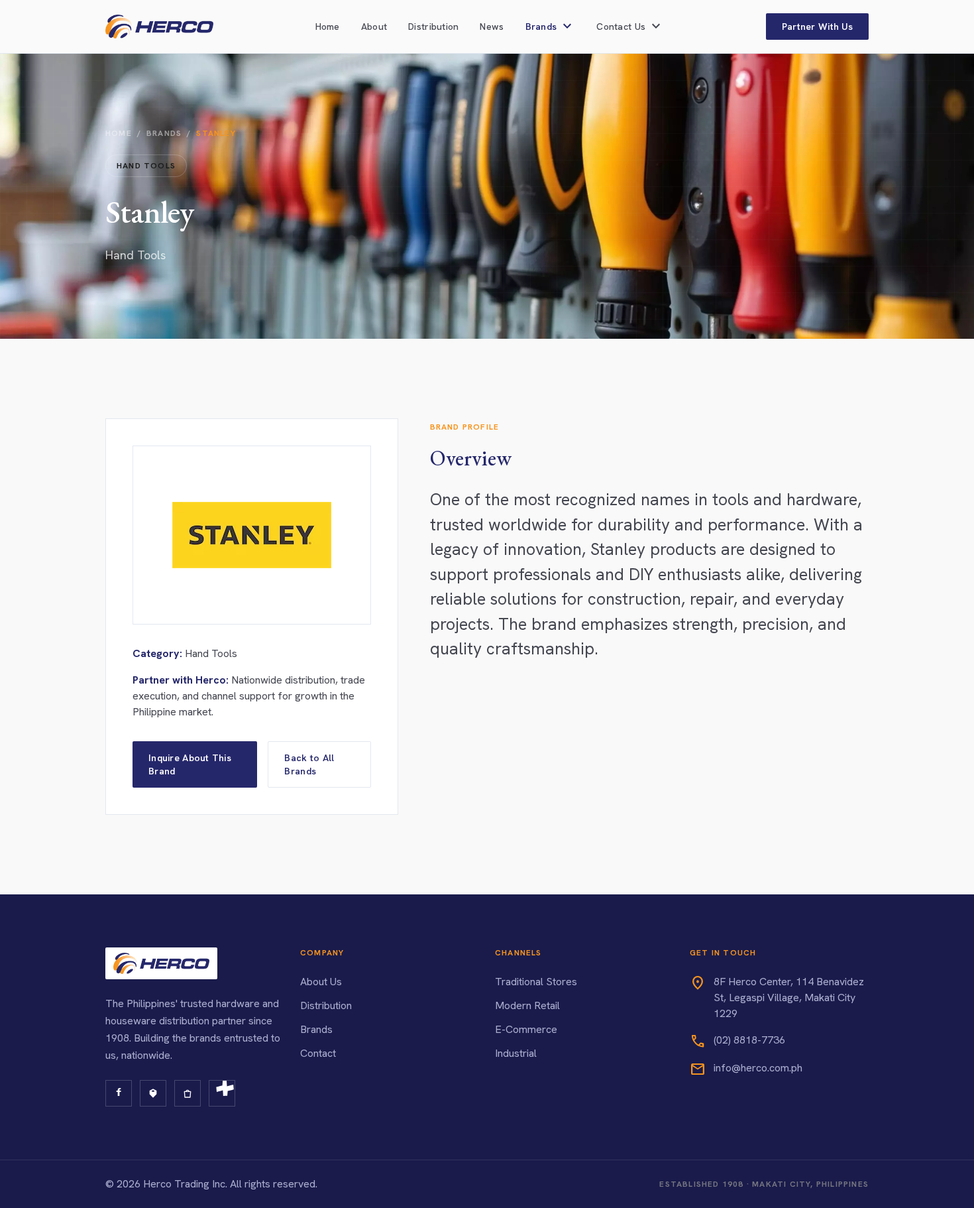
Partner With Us (817, 26)
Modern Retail (527, 1005)
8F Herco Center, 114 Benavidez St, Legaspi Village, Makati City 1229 (789, 997)
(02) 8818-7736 (749, 1040)
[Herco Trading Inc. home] (159, 26)
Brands (164, 133)
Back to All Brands (309, 764)
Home (327, 26)
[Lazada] (153, 1093)
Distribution (433, 26)
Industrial (516, 1053)
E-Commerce (526, 1029)
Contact (318, 1053)
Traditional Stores (536, 982)
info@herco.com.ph (758, 1068)
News (492, 26)
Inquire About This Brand (189, 764)
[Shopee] (187, 1093)
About (374, 26)
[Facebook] (118, 1093)
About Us (321, 982)
